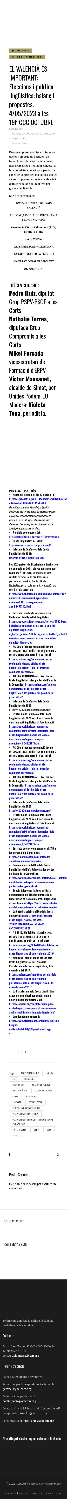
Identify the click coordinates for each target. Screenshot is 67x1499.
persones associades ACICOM (26, 1108)
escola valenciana (43, 1090)
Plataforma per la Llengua (25, 1113)
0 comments (19, 143)
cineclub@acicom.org (33, 1413)
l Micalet (17, 1102)
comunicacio (19, 1084)
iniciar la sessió (26, 1184)
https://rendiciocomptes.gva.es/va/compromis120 (34, 537)
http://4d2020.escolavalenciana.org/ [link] (30, 811)
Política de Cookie (52, 1494)
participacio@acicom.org (19, 1401)
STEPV (37, 1129)
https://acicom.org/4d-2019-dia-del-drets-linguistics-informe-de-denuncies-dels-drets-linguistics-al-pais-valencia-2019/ (33, 949)
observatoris (35, 1102)
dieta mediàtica (20, 1090)
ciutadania (29, 1079)
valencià (16, 1135)
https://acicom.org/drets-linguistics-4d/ (30, 545)
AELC (15, 1079)
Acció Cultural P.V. (30, 1073)
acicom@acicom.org (25, 1355)
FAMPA (15, 1096)
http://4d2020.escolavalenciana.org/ (30, 710)
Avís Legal (11, 1494)
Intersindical (32, 1096)
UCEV (49, 1129)
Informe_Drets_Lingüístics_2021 (27, 558)
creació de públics (41, 1084)
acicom (50, 1073)
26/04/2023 (16, 129)
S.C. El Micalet (19, 1129)
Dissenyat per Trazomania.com (44, 1484)
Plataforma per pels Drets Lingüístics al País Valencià (33, 1121)
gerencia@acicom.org (16, 1389)
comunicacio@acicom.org (37, 1420)
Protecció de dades (29, 1494)
